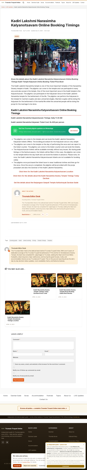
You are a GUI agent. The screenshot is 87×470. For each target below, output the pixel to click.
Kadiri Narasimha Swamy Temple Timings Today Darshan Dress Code (42, 291)
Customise (42, 465)
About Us (68, 2)
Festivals (57, 2)
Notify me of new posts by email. (23, 376)
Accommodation (49, 2)
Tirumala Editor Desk (31, 196)
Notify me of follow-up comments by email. (27, 370)
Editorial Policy (73, 436)
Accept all (17, 465)
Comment (16, 339)
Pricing (34, 240)
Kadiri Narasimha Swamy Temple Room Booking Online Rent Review (68, 291)
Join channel (74, 130)
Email (47, 351)
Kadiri (17, 36)
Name (15, 351)
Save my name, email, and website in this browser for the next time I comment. (40, 364)
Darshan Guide (35, 2)
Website (15, 357)
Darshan (51, 432)
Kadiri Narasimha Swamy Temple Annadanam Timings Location (15, 318)
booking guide (13, 240)
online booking (27, 240)
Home (28, 2)
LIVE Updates (75, 2)
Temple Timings (42, 240)
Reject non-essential (30, 465)
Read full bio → (26, 214)
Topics (63, 2)
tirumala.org (76, 417)
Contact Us (83, 2)
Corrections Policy (74, 441)
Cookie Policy (26, 462)
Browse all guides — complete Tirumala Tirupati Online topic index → (43, 408)
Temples (49, 240)
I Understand (65, 466)
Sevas (42, 2)
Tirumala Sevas (53, 436)
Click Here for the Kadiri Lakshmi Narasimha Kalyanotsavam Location (46, 172)
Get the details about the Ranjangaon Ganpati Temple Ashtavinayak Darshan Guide (46, 183)
